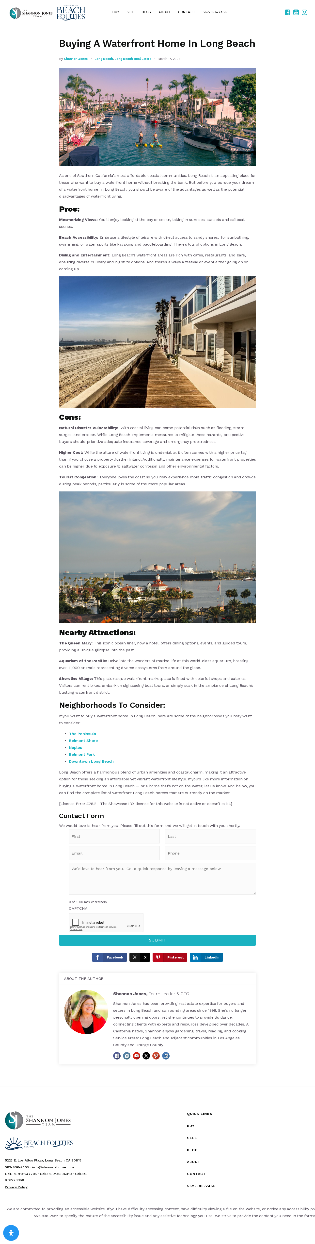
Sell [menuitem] (130, 12)
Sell (192, 1138)
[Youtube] (296, 12)
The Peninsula (82, 733)
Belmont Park (82, 754)
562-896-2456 (201, 1186)
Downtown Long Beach (91, 761)
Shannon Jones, (151, 993)
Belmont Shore (83, 740)
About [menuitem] (164, 12)
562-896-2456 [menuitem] (215, 12)
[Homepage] (47, 12)
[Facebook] (287, 12)
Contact (196, 1174)
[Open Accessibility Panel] (11, 1233)
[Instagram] (304, 12)
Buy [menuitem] (115, 12)
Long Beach (103, 59)
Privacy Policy (16, 1187)
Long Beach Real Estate (132, 59)
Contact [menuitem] (186, 12)
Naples (75, 747)
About (193, 1162)
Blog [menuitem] (146, 12)
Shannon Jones (76, 59)
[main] (157, 556)
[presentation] (106, 922)
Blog (192, 1150)
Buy (190, 1126)
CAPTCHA (78, 908)
